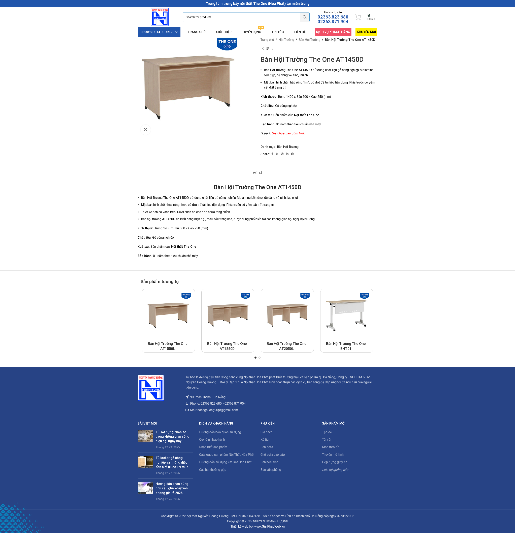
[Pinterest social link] (282, 154)
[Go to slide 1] (255, 358)
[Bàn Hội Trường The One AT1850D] (228, 315)
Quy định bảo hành (212, 439)
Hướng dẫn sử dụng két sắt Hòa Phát (225, 462)
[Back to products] (267, 48)
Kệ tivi (265, 439)
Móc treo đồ (330, 447)
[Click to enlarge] (146, 130)
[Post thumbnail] (145, 440)
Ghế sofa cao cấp (273, 455)
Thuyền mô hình (333, 455)
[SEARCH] (304, 17)
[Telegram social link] (292, 154)
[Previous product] (263, 48)
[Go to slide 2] (260, 358)
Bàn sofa (267, 447)
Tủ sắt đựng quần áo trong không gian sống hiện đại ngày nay (172, 436)
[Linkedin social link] (287, 154)
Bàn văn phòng (271, 470)
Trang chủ (267, 40)
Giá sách (266, 432)
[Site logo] (160, 17)
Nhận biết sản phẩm (213, 447)
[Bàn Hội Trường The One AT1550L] (168, 315)
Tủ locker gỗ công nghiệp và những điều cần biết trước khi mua (172, 462)
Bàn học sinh (269, 462)
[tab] (257, 171)
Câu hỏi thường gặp (212, 470)
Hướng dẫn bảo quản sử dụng (220, 432)
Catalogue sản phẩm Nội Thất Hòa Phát (226, 455)
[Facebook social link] (272, 154)
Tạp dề (327, 432)
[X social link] (277, 154)
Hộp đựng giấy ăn (334, 462)
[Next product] (272, 48)
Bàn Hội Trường (309, 40)
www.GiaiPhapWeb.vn (269, 526)
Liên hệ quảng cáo (335, 470)
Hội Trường (286, 40)
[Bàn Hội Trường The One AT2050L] (287, 315)
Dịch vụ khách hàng (333, 32)
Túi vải (326, 439)
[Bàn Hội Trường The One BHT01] (347, 315)
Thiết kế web (239, 526)
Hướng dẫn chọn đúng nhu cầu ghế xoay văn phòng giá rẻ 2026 (172, 488)
